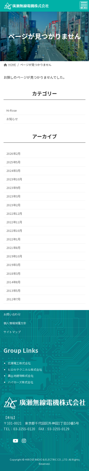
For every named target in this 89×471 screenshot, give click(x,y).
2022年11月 (14, 222)
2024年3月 (13, 171)
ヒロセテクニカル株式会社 (25, 369)
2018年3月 (13, 273)
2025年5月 (13, 162)
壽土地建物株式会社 (20, 376)
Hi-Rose (11, 110)
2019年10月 (14, 256)
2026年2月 (13, 153)
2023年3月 (13, 196)
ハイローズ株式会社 (20, 382)
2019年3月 (13, 265)
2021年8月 (13, 248)
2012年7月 (13, 299)
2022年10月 (14, 231)
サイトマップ (12, 332)
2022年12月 (14, 213)
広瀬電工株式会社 (19, 363)
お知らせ (12, 119)
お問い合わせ (12, 314)
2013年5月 (13, 290)
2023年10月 (14, 179)
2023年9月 (13, 188)
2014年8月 (13, 282)
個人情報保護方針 (15, 323)
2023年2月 (13, 205)
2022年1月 (13, 239)
